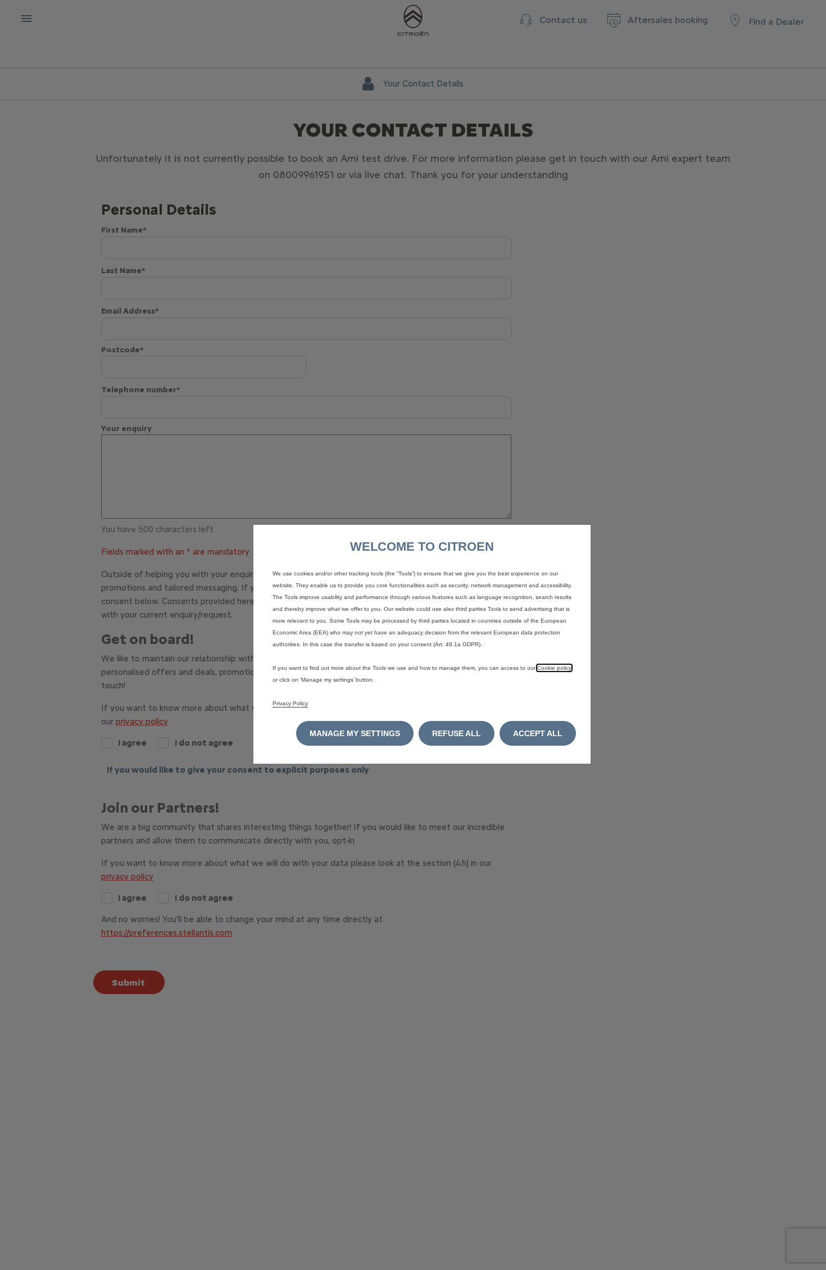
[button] (355, 733)
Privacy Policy (290, 703)
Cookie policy (554, 668)
